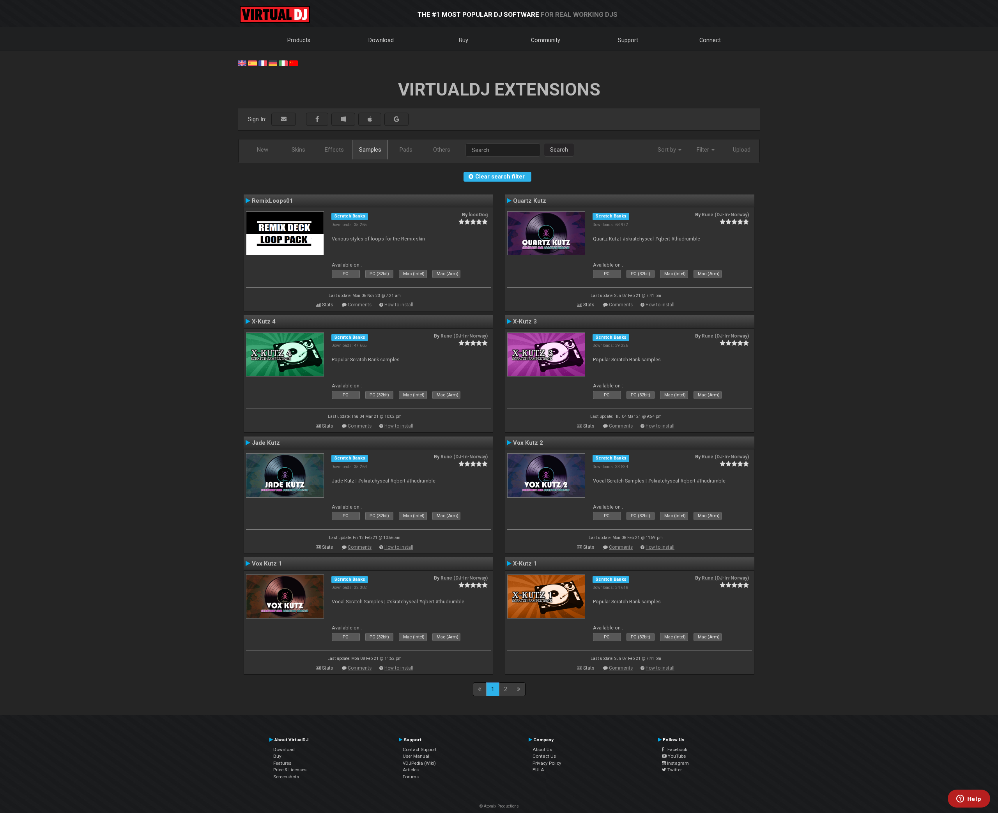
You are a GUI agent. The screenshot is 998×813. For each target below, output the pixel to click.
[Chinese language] (293, 62)
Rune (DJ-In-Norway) (725, 214)
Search (559, 149)
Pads (406, 149)
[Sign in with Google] (396, 119)
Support (628, 40)
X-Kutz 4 (264, 321)
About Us (542, 749)
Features (282, 763)
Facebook (675, 749)
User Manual (416, 756)
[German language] (273, 62)
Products (298, 40)
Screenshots (286, 776)
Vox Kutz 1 (267, 563)
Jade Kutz (266, 442)
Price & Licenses (289, 769)
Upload (741, 149)
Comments (360, 305)
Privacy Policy (547, 763)
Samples (370, 149)
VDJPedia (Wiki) (419, 763)
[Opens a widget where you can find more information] (968, 799)
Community (545, 40)
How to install (398, 305)
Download (381, 40)
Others (441, 149)
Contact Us (544, 756)
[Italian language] (283, 62)
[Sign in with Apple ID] (369, 119)
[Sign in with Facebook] (317, 119)
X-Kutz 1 (525, 563)
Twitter (674, 769)
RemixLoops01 (272, 200)
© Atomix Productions (499, 806)
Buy (463, 40)
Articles (411, 769)
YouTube (676, 756)
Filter (704, 149)
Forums (411, 776)
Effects (334, 149)
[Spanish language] (252, 62)
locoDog (478, 214)
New (262, 149)
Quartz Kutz (529, 200)
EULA (538, 769)
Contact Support (420, 749)
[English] (242, 62)
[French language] (262, 62)
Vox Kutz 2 (528, 442)
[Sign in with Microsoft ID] (343, 119)
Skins (298, 149)
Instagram (677, 763)
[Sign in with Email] (283, 119)
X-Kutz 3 (525, 321)
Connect (710, 40)
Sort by (668, 149)
